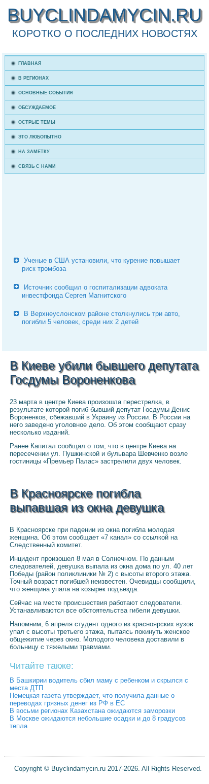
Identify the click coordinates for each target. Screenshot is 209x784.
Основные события (45, 92)
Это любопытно (39, 136)
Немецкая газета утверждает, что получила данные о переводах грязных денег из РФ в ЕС (92, 699)
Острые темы (36, 122)
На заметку (34, 151)
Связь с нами (36, 166)
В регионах (33, 78)
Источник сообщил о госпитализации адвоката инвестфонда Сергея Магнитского (94, 291)
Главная (29, 63)
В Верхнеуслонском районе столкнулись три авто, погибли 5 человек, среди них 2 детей (101, 318)
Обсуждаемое (37, 107)
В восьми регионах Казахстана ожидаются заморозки (92, 711)
